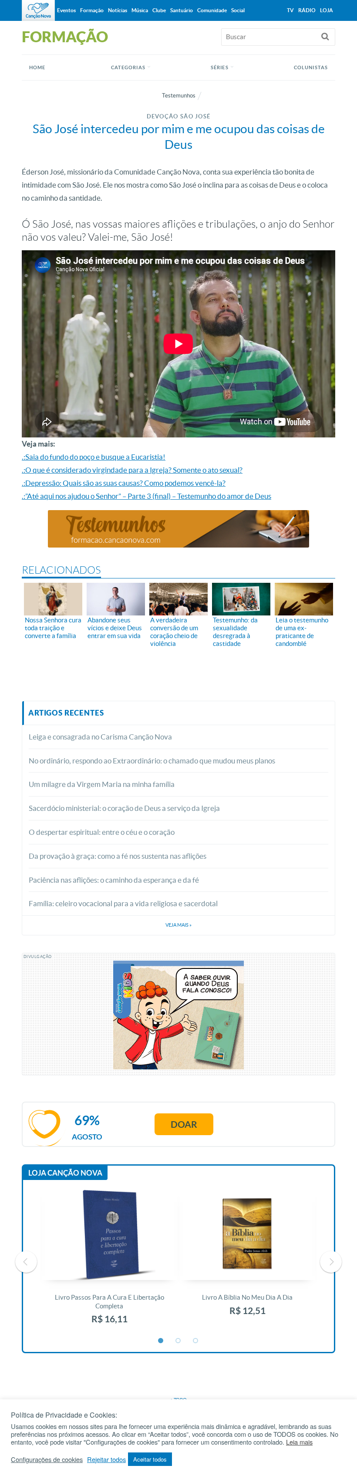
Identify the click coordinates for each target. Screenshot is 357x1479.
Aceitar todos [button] (150, 1459)
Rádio (307, 10)
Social (238, 10)
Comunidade (212, 10)
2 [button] (178, 1341)
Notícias (117, 10)
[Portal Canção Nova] (38, 10)
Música (139, 10)
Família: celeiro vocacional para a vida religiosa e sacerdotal (123, 903)
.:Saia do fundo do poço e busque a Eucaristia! (93, 457)
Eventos (66, 10)
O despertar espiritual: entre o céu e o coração (102, 832)
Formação (92, 10)
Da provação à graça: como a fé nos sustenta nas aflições (117, 856)
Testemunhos (178, 95)
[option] (109, 1261)
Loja (326, 10)
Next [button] (331, 1262)
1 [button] (161, 1341)
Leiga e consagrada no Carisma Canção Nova (100, 737)
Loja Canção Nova (65, 1173)
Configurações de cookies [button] (47, 1459)
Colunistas (311, 67)
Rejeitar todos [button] (106, 1459)
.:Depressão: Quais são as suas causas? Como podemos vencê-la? (124, 483)
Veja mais (178, 925)
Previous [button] (26, 1262)
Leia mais (299, 1442)
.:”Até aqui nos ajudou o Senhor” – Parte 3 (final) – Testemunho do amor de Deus (146, 496)
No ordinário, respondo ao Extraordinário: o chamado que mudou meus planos (152, 760)
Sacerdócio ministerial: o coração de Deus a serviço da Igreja (124, 808)
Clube (159, 10)
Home (37, 67)
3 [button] (195, 1341)
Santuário (181, 10)
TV (290, 10)
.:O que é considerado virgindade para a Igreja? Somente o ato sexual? (132, 470)
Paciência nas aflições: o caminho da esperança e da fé (114, 880)
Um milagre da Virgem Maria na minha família (102, 784)
